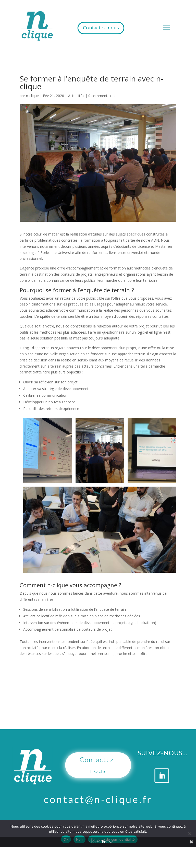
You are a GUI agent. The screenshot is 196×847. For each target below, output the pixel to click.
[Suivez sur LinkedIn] (162, 775)
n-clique (32, 95)
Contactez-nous (101, 28)
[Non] (189, 833)
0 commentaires (101, 95)
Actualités (76, 95)
